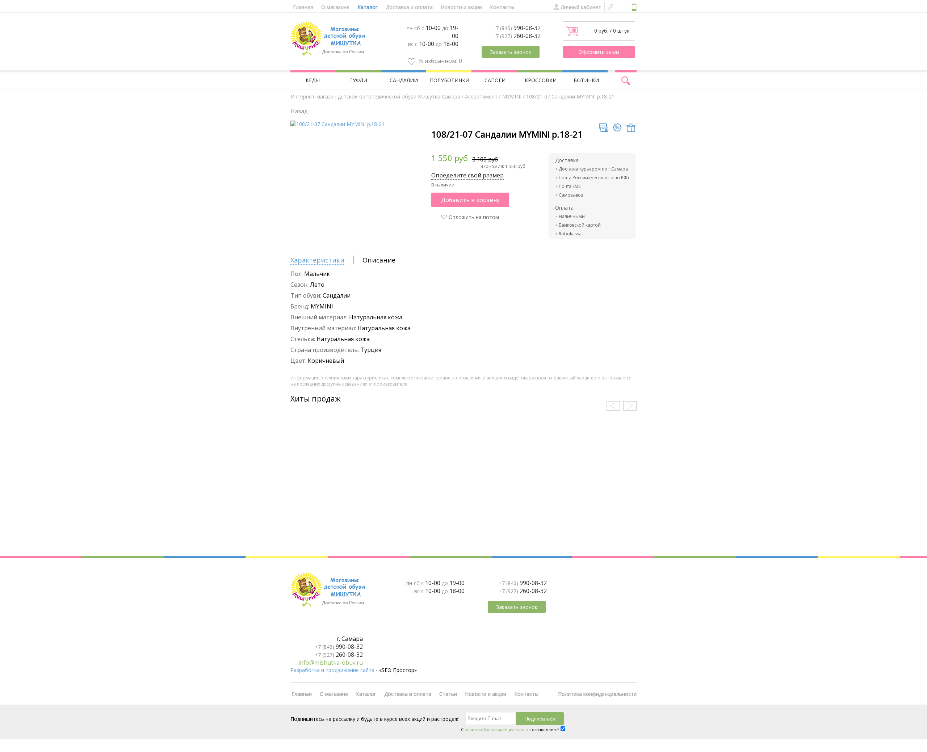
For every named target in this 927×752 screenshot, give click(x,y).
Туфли (358, 80)
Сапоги (495, 80)
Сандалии (404, 80)
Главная (303, 7)
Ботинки (586, 80)
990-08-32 (516, 28)
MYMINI (511, 96)
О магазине (335, 7)
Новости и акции (461, 7)
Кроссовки (541, 80)
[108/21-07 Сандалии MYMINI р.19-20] (337, 124)
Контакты (502, 7)
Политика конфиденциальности (597, 693)
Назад (299, 111)
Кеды (313, 80)
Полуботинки (449, 80)
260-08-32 (516, 36)
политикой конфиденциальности (498, 729)
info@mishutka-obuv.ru (330, 663)
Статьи (448, 693)
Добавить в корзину (470, 200)
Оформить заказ (599, 52)
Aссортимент (481, 96)
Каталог (367, 7)
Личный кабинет (581, 7)
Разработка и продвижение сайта (332, 670)
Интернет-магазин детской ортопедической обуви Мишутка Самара (375, 96)
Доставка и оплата (409, 7)
